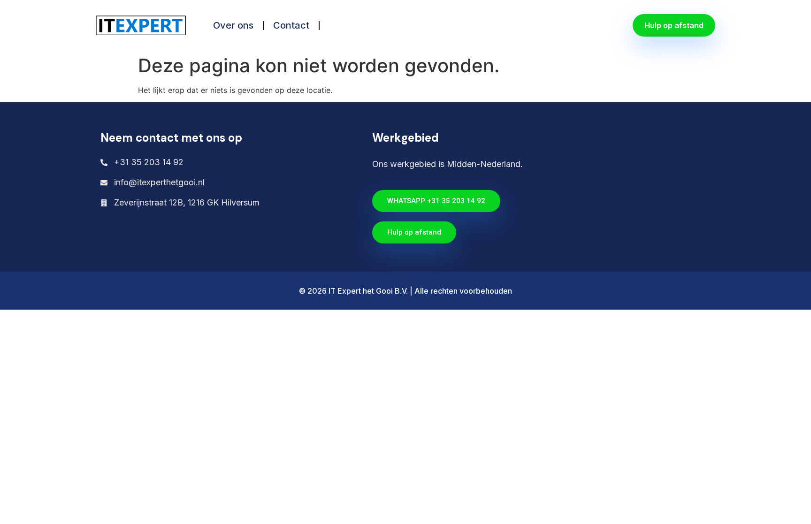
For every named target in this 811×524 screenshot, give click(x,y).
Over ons (233, 25)
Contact (291, 25)
